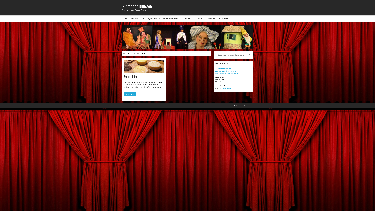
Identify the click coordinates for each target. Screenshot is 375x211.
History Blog (199, 19)
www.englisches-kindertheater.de (225, 71)
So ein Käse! (131, 77)
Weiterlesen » (129, 94)
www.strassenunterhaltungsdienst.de (226, 73)
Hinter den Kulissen (137, 6)
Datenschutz (223, 19)
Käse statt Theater (137, 19)
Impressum (211, 19)
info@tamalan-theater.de (227, 88)
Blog (125, 19)
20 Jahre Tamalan (154, 19)
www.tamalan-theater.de (172, 19)
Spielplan (188, 19)
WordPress (238, 106)
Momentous (249, 106)
